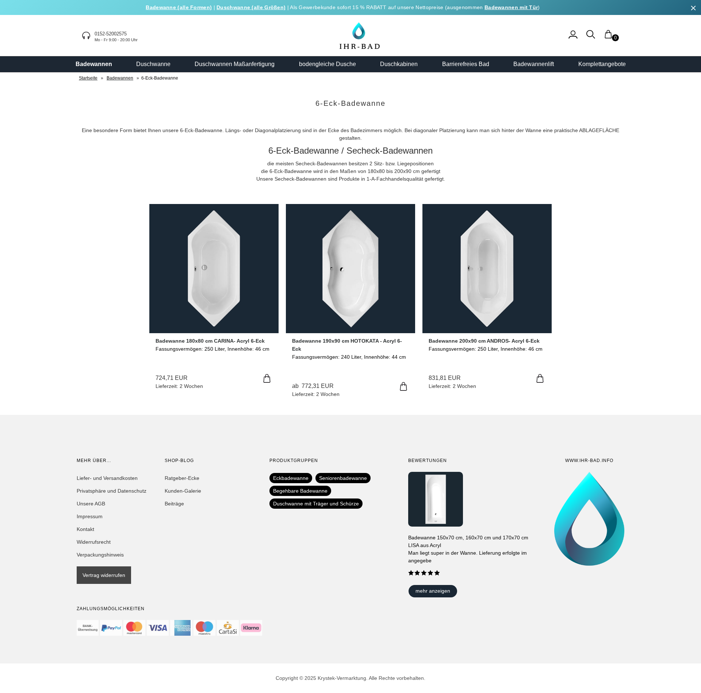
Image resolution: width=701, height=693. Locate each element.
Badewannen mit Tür (511, 7)
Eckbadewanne (291, 478)
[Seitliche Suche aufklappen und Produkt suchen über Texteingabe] (591, 38)
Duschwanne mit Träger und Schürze (316, 504)
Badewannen (94, 64)
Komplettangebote (602, 64)
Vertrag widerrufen (104, 575)
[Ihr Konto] (573, 38)
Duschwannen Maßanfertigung (235, 64)
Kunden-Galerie (183, 491)
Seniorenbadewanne (343, 478)
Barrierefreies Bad (465, 64)
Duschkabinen (399, 64)
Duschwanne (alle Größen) (251, 7)
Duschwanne (153, 64)
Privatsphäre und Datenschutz (111, 491)
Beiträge (174, 504)
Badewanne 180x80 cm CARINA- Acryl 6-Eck (210, 341)
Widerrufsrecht (94, 542)
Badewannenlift (533, 64)
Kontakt (85, 529)
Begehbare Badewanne (300, 491)
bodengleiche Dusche (327, 64)
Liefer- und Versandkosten (107, 478)
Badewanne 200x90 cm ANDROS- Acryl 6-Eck (484, 341)
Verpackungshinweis (100, 555)
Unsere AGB (91, 504)
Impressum (90, 516)
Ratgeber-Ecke (182, 478)
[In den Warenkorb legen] (266, 379)
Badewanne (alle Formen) (179, 7)
